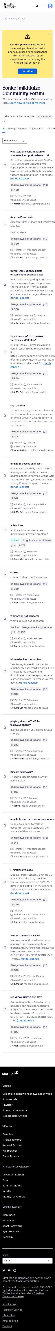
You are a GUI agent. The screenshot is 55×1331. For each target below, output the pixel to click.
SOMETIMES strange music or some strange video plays (26, 273)
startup (14, 572)
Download (8, 1134)
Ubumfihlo (8, 1315)
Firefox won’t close (21, 869)
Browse (41, 315)
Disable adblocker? (21, 772)
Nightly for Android (14, 1196)
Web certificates (35, 976)
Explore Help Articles (15, 1115)
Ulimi (5, 1255)
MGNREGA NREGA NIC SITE (26, 997)
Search (37, 6)
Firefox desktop (11, 1139)
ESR (29, 196)
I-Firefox (17, 196)
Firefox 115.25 (44, 116)
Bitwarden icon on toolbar (25, 659)
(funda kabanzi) (19, 178)
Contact (7, 1326)
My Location (17, 405)
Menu (43, 6)
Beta (5, 1180)
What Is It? (9, 1220)
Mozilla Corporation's (21, 1278)
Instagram (14, 1270)
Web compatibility (36, 250)
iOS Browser (9, 1150)
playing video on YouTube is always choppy (25, 723)
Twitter (3, 1270)
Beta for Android (12, 1185)
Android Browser (12, 1145)
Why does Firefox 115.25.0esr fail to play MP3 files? (27, 338)
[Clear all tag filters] (4, 121)
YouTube (9, 1270)
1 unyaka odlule (40, 257)
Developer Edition (13, 1174)
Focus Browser (11, 1156)
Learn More (27, 71)
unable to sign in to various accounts (32, 819)
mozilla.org (9, 1304)
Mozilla (10, 1073)
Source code (9, 1099)
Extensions (32, 551)
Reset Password (12, 1226)
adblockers (16, 525)
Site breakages (34, 638)
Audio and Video (35, 384)
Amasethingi (33, 595)
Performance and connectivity (29, 914)
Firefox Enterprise (23, 315)
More (50, 128)
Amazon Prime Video (22, 217)
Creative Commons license (23, 1295)
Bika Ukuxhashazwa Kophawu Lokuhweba (27, 1093)
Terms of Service (12, 1309)
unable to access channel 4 (26, 463)
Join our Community (14, 1110)
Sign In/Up (8, 1215)
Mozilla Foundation (27, 1281)
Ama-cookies (10, 1320)
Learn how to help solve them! (27, 102)
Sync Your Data (11, 1231)
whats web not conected (24, 616)
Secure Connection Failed (25, 935)
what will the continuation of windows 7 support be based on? (29, 153)
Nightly (6, 1191)
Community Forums (15, 18)
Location (31, 442)
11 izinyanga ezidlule (39, 204)
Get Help (7, 1237)
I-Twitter (7, 1104)
